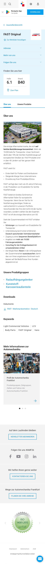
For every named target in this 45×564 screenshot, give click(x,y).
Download (35, 12)
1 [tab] (19, 408)
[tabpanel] (21, 379)
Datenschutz (25, 549)
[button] (22, 48)
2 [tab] (22, 408)
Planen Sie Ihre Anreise (22, 496)
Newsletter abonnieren (22, 437)
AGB (34, 549)
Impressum (13, 549)
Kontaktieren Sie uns (22, 476)
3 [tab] (25, 408)
